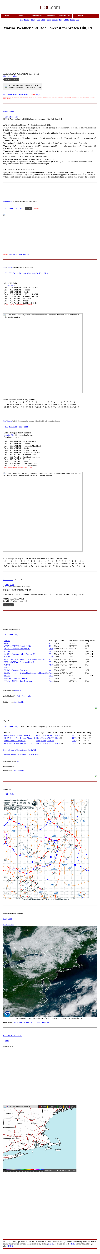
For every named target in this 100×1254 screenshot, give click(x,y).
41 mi (51, 665)
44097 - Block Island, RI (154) (15, 678)
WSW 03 (50, 738)
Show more (8, 605)
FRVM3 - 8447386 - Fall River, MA (18, 681)
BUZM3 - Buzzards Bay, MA (15, 670)
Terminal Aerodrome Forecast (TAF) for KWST (21, 754)
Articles (20, 16)
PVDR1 (7, 665)
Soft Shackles (37, 16)
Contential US (29, 1022)
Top (21, 20)
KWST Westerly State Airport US (17, 735)
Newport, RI (17, 690)
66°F (74, 738)
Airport (55, 20)
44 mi (51, 667)
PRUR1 (7, 657)
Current (9, 267)
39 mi (51, 662)
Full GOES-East (43, 1022)
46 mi (51, 678)
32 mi (51, 651)
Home (7, 16)
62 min (43, 741)
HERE (50, 1244)
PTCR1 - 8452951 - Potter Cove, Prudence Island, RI (24, 659)
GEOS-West (17, 1022)
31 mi (51, 649)
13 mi (51, 643)
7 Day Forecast (7, 201)
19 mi (51, 646)
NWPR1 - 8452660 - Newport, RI (17, 649)
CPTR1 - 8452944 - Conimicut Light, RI (19, 662)
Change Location (10, 76)
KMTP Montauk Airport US (14, 741)
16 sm (38, 741)
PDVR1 (7, 651)
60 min (43, 738)
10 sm (57, 735)
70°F (74, 741)
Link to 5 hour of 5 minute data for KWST (19, 750)
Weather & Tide (64, 16)
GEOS (66, 20)
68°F (74, 735)
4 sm (38, 735)
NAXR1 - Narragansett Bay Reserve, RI (19, 654)
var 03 (49, 735)
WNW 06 (50, 741)
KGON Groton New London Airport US (19, 738)
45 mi (51, 673)
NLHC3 (7, 643)
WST (17, 761)
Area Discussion (8, 580)
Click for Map (9, 285)
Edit (6, 117)
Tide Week (13, 273)
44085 (6, 667)
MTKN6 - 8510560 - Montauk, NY (17, 646)
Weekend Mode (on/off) (28, 273)
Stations (7, 641)
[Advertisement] (51, 52)
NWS (43, 20)
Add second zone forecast (19, 254)
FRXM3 (7, 676)
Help (16, 117)
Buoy (49, 20)
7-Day (33, 20)
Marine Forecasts (8, 111)
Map (60, 20)
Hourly (28, 208)
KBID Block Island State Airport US (18, 743)
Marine (26, 20)
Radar (72, 20)
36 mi (51, 654)
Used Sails (51, 16)
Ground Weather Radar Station (12, 1035)
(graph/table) (19, 702)
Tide (38, 20)
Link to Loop (8, 925)
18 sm (38, 743)
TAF (77, 20)
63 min (43, 735)
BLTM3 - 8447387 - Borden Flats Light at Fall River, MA (26, 673)
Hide (11, 117)
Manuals (81, 16)
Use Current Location (11, 79)
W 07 (49, 743)
